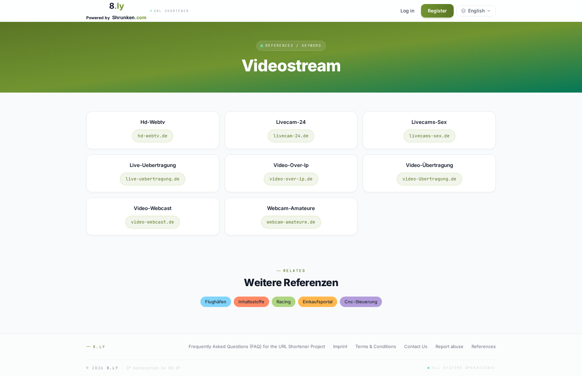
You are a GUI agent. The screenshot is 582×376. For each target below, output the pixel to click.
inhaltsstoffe (251, 301)
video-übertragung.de (429, 179)
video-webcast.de (152, 222)
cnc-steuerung (361, 301)
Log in (407, 10)
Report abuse (449, 346)
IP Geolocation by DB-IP (153, 368)
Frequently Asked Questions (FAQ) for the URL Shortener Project (257, 346)
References (484, 346)
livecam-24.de (291, 136)
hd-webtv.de (152, 136)
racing (284, 301)
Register (437, 10)
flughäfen (215, 301)
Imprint (340, 346)
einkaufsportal (317, 301)
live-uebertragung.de (153, 179)
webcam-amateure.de (291, 222)
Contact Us (415, 346)
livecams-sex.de (429, 136)
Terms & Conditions (375, 346)
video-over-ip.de (291, 179)
